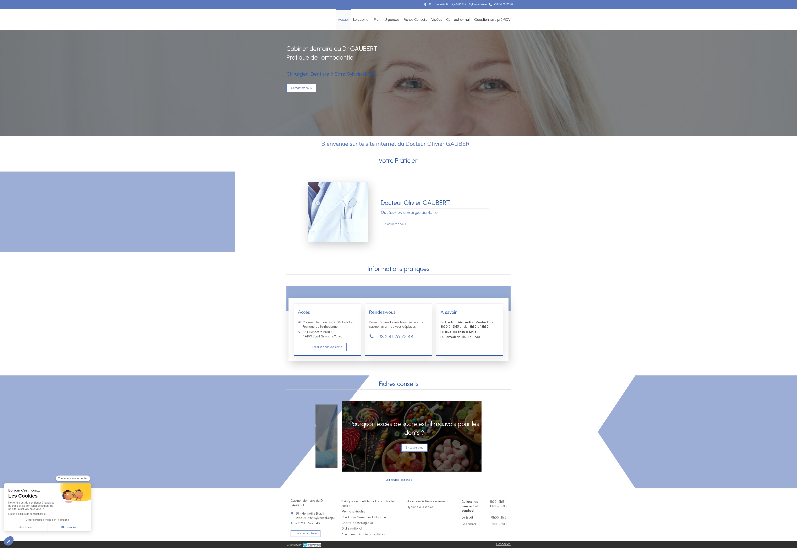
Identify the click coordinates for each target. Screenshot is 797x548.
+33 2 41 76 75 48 (394, 336)
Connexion (503, 544)
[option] (398, 436)
